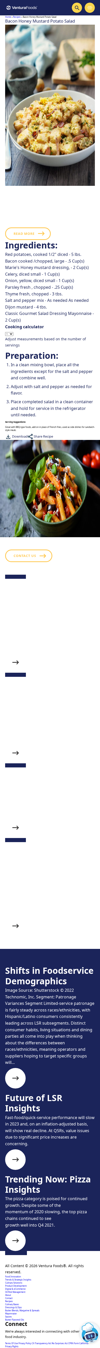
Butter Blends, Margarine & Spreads (22, 1310)
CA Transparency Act (42, 1343)
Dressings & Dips (13, 1307)
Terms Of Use (11, 1343)
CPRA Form (73, 1343)
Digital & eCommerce (15, 1288)
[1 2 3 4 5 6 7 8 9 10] (50, 334)
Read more (24, 233)
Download (19, 436)
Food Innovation (13, 1276)
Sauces (8, 1316)
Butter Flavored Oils (14, 1319)
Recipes (17, 16)
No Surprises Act (60, 1343)
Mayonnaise (11, 1313)
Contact (9, 1298)
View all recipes (30, 968)
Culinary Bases (12, 1304)
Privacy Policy (25, 1343)
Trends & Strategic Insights (18, 1279)
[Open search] (77, 8)
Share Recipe (43, 436)
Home (8, 16)
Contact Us (25, 555)
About (8, 1295)
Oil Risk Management (15, 1292)
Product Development (16, 1285)
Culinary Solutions (13, 1282)
